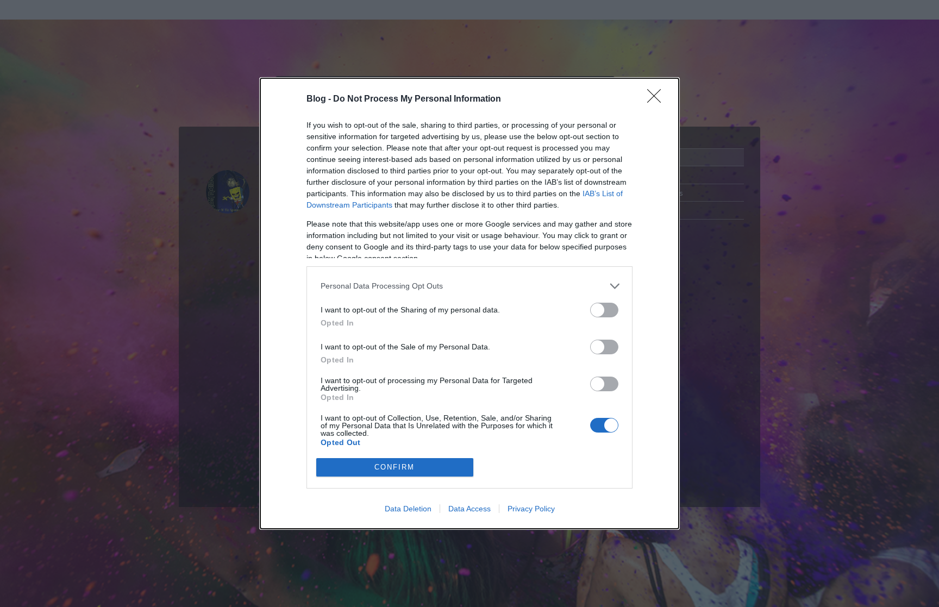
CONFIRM (394, 467)
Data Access (469, 508)
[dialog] (469, 303)
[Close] (657, 99)
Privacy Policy (531, 508)
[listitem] (469, 286)
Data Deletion (408, 508)
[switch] (604, 310)
